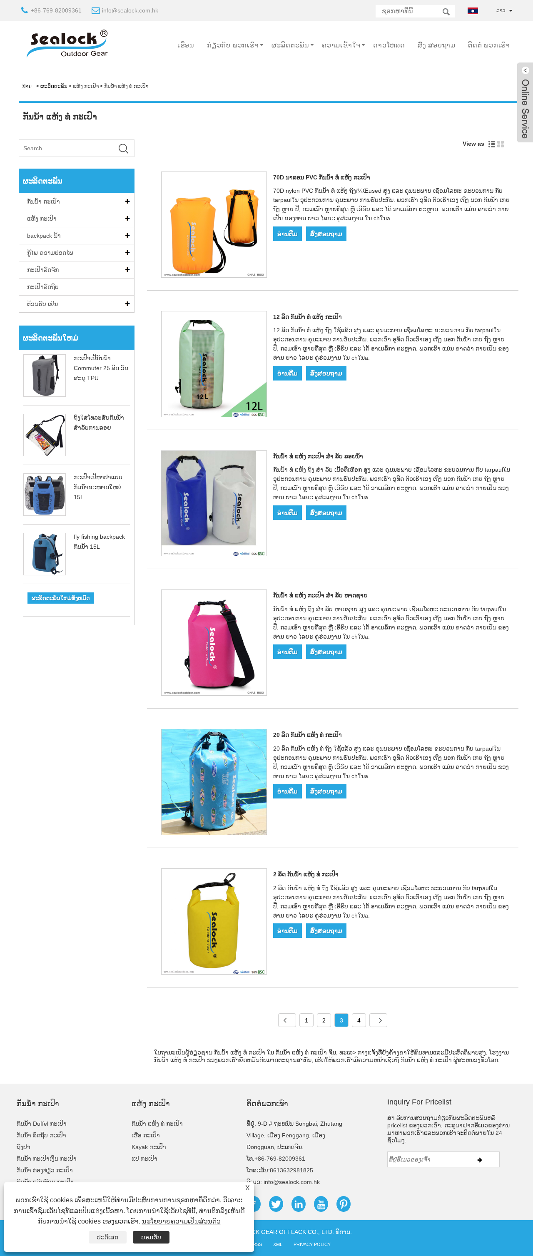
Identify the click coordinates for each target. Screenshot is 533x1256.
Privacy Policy (312, 1244)
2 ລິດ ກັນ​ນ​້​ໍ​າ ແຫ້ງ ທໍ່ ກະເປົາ (306, 874)
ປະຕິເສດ (107, 1237)
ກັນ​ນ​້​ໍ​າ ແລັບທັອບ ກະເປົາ (45, 1182)
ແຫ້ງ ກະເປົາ (86, 86)
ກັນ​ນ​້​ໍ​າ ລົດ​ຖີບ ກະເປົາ (41, 1135)
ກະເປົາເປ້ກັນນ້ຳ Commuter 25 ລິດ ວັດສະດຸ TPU (101, 368)
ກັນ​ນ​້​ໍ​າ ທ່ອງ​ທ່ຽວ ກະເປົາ (45, 1170)
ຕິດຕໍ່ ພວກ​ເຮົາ (489, 45)
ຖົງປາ (23, 1147)
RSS (257, 1244)
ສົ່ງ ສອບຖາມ (437, 45)
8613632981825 (291, 1170)
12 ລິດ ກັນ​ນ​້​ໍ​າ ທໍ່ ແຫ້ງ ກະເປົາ (307, 316)
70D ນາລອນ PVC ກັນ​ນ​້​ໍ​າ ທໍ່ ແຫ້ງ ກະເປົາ (321, 177)
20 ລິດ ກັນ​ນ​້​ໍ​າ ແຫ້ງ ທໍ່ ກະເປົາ (307, 734)
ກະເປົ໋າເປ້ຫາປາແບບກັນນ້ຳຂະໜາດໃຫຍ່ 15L (98, 487)
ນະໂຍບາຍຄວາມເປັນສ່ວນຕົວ (181, 1221)
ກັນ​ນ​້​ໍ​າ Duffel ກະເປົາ (42, 1123)
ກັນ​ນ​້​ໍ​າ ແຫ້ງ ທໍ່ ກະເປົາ (126, 86)
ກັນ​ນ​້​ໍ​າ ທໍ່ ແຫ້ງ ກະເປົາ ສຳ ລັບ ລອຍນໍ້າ (318, 456)
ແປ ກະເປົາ (144, 1158)
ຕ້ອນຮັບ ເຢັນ (42, 304)
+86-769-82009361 (56, 10)
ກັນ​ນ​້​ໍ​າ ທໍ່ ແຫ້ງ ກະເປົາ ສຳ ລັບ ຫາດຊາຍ (320, 595)
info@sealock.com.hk (130, 10)
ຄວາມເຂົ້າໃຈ (341, 45)
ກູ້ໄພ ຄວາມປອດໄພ (50, 252)
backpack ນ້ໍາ (44, 235)
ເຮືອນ (185, 45)
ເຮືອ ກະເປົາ (146, 1135)
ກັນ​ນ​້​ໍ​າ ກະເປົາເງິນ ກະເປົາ (47, 1158)
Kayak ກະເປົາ (149, 1147)
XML (277, 1244)
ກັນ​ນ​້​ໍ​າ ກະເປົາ (43, 201)
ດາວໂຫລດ (389, 45)
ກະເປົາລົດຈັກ (43, 269)
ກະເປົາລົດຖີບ (43, 287)
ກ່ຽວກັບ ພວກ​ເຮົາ (233, 45)
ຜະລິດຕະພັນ (290, 45)
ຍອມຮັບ (151, 1237)
